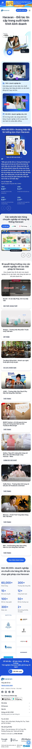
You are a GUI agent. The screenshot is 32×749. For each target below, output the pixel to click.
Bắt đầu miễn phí (21, 10)
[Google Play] (17, 699)
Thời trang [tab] (24, 226)
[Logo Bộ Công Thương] (26, 746)
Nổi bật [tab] (6, 226)
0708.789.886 (18, 733)
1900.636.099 (7, 686)
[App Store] (6, 699)
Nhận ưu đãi (19, 5)
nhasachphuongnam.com (15, 250)
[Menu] (29, 10)
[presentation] (23, 255)
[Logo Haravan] (5, 10)
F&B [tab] (15, 226)
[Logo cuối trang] (6, 679)
